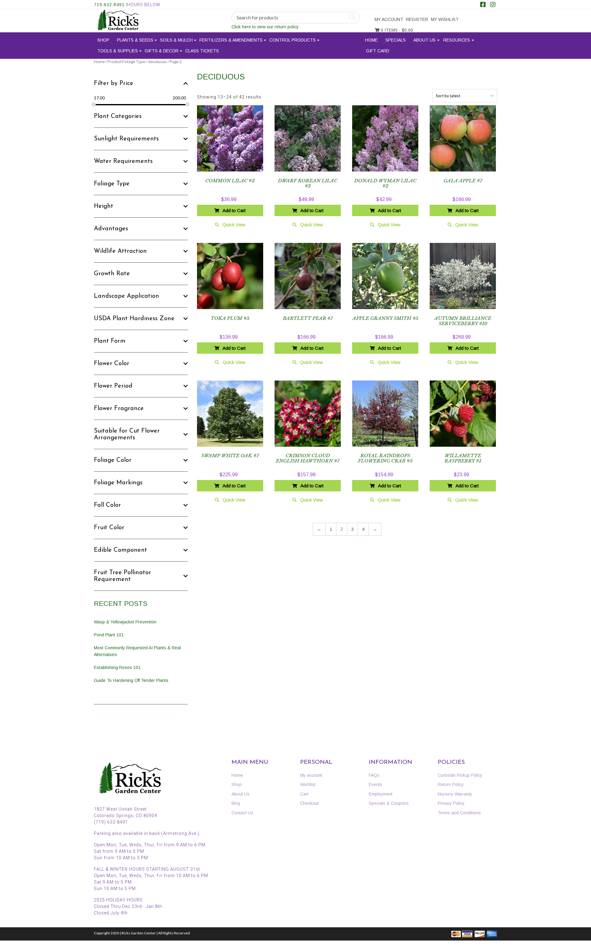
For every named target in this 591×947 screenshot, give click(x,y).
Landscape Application (126, 296)
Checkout (309, 803)
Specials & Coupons (389, 803)
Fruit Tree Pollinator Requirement (122, 576)
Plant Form (110, 341)
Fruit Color (109, 528)
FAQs (374, 775)
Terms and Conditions (459, 812)
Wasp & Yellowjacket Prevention (125, 621)
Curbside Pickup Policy (460, 775)
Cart (304, 794)
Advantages (111, 229)
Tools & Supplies (117, 50)
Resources (456, 40)
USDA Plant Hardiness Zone (134, 319)
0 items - (396, 30)
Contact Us (242, 812)
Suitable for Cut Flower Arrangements (127, 434)
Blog (235, 803)
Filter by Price (113, 83)
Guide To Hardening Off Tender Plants (131, 680)
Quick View (234, 224)
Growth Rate (112, 274)
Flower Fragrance (119, 408)
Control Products (292, 40)
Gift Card (377, 50)
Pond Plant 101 (109, 634)
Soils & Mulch (176, 40)
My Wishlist (445, 19)
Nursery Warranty (455, 794)
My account (389, 19)
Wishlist (308, 784)
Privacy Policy (451, 803)
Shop (103, 40)
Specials (395, 40)
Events (375, 784)
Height (103, 206)
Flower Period (113, 386)
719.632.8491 (109, 4)
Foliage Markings (118, 483)
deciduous (157, 61)
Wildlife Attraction (120, 251)
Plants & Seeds (135, 40)
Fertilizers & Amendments (231, 40)
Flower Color (111, 364)
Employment (380, 794)
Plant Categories (118, 116)
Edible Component (120, 550)
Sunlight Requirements (126, 139)
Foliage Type (112, 184)
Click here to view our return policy (265, 26)
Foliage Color (112, 460)
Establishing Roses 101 (117, 667)
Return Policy (451, 784)
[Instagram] (492, 5)
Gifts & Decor (162, 50)
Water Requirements (123, 161)
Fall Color (107, 505)
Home (371, 40)
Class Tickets (202, 50)
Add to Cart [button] (234, 210)
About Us (424, 40)
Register (417, 19)
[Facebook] (483, 5)
